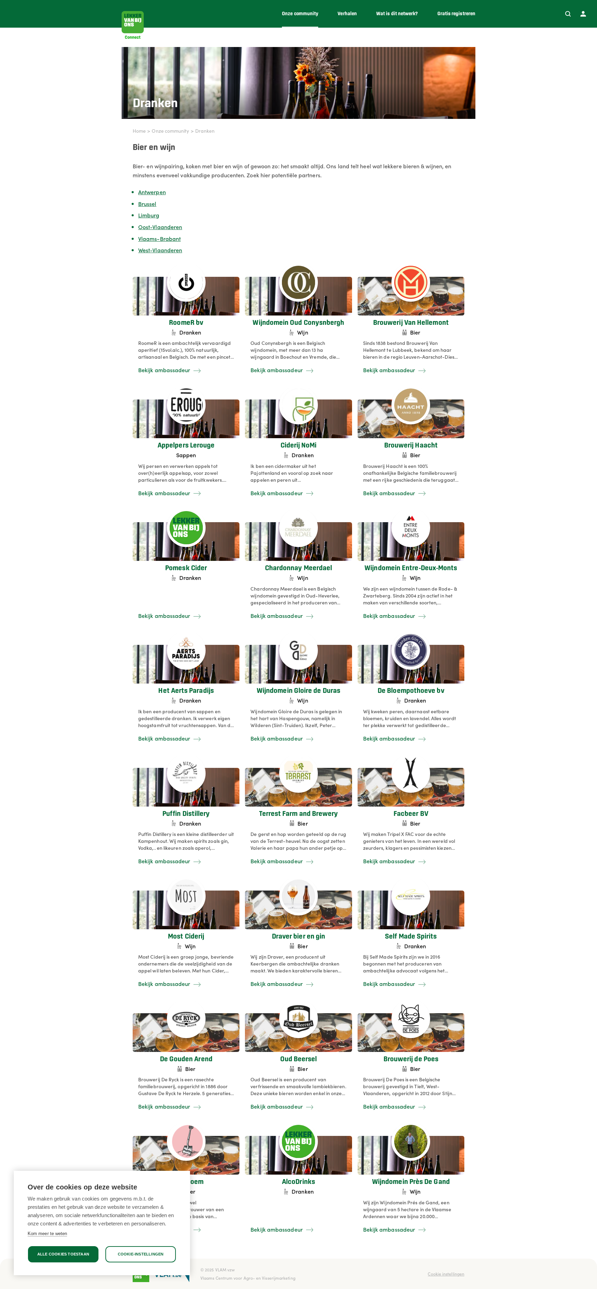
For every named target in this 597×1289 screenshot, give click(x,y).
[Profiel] (583, 13)
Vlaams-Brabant (159, 238)
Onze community (170, 130)
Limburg (149, 215)
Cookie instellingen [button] (446, 1274)
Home (139, 130)
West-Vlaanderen (160, 250)
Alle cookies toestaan (63, 1254)
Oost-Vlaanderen (160, 226)
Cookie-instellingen (141, 1254)
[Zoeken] (568, 13)
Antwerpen (152, 192)
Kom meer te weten (47, 1233)
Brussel (147, 203)
